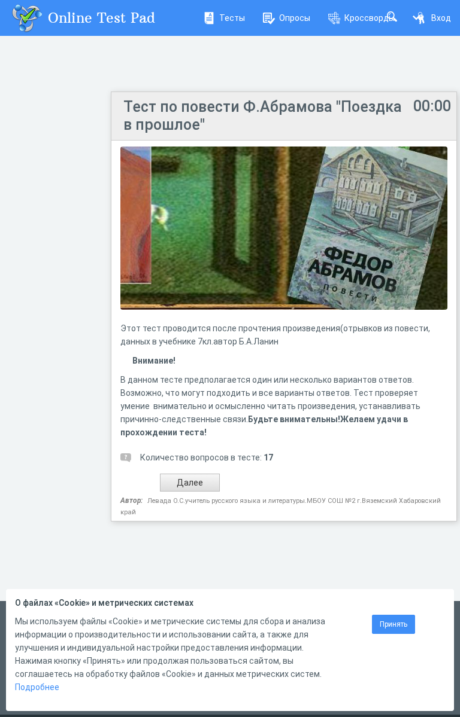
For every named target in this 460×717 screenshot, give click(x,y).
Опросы (294, 18)
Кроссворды (369, 18)
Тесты (232, 18)
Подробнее (37, 687)
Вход (441, 18)
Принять (393, 624)
